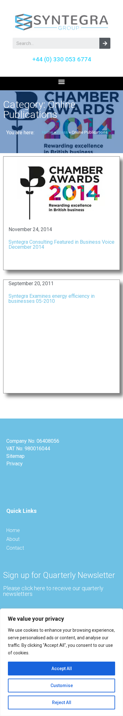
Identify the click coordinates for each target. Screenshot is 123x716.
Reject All (61, 702)
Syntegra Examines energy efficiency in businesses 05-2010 (52, 298)
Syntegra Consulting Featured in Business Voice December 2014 (61, 244)
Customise (61, 685)
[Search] (104, 43)
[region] (61, 662)
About (13, 539)
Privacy (14, 464)
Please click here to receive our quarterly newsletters (53, 591)
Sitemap (15, 456)
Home (47, 132)
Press (62, 132)
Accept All (61, 668)
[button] (61, 82)
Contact (15, 548)
